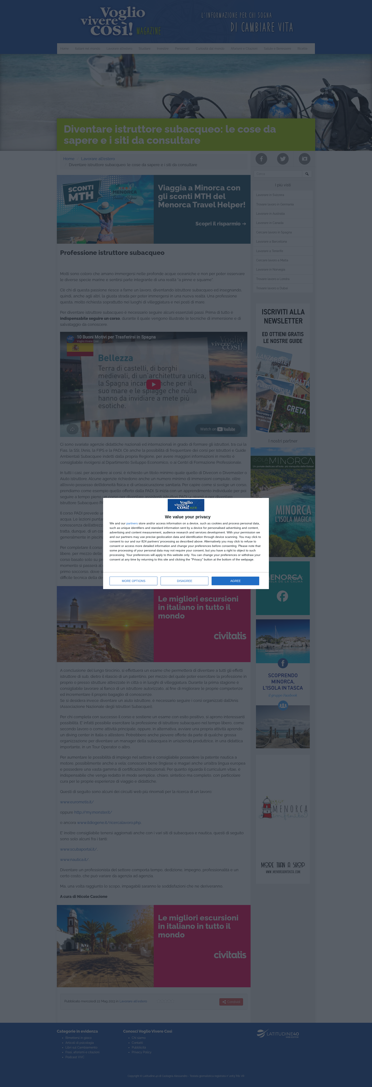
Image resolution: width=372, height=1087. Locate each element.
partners (132, 523)
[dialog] (186, 543)
